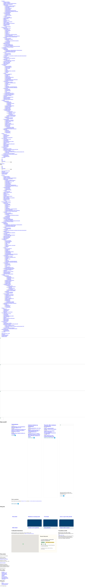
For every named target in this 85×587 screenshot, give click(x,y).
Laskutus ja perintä (6, 22)
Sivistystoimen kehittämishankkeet (8, 45)
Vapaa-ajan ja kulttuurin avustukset (8, 271)
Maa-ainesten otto (7, 125)
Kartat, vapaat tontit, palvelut (6, 333)
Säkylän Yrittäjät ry (6, 146)
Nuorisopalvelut (6, 88)
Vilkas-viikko (7, 152)
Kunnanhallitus (7, 7)
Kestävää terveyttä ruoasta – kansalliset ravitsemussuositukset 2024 (14, 151)
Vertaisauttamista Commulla (7, 95)
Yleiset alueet (5, 233)
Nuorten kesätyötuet (6, 142)
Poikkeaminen (9, 104)
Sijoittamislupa (9, 279)
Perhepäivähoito (7, 206)
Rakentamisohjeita (7, 107)
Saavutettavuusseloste (7, 199)
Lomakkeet (5, 195)
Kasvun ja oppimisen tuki (8, 35)
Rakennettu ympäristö (8, 106)
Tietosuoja (5, 25)
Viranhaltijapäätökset (5, 173)
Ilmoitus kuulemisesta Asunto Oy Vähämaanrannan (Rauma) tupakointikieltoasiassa (34, 430)
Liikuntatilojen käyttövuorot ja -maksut (9, 268)
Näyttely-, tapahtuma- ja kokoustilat (10, 245)
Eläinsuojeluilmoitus (10, 118)
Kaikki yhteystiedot (2, 562)
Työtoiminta (5, 96)
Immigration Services (6, 156)
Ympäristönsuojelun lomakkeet (9, 302)
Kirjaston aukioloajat (8, 66)
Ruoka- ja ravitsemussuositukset (9, 325)
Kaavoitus (5, 52)
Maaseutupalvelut (6, 145)
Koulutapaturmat (7, 42)
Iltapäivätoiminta (7, 41)
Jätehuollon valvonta (8, 123)
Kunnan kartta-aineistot (7, 237)
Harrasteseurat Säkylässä (7, 97)
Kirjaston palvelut (7, 67)
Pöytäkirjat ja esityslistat (5, 172)
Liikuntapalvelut (6, 81)
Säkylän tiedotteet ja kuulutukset (33, 425)
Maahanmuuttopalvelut (5, 329)
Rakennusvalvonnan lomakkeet (9, 105)
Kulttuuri (5, 73)
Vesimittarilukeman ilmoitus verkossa (10, 225)
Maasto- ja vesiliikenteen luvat (9, 298)
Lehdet (6, 69)
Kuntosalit (6, 83)
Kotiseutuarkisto (7, 74)
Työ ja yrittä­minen (4, 138)
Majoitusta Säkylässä (6, 135)
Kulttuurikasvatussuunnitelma (9, 77)
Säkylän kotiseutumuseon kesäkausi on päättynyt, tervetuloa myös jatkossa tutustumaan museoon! (18, 430)
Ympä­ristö (3, 100)
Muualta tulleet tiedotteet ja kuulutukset (50, 425)
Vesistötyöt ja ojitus (8, 121)
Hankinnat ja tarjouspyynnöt (34, 516)
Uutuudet (6, 72)
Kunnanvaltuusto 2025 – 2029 (9, 6)
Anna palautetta (47, 527)
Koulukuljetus (7, 214)
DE (2, 160)
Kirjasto (5, 65)
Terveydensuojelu (9, 287)
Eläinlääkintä (7, 130)
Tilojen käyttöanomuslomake (9, 94)
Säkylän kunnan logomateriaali (8, 21)
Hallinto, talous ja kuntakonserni (8, 4)
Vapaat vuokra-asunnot (7, 62)
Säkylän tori (5, 134)
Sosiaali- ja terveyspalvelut (33, 527)
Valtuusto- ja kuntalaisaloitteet (8, 17)
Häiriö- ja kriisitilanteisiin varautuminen (9, 23)
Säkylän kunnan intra (5, 584)
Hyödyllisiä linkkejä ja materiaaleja (10, 58)
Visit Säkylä (3, 171)
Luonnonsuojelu (7, 126)
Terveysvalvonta (7, 110)
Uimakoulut (7, 260)
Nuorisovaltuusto (7, 13)
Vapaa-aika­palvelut (4, 64)
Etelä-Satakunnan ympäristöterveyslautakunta (11, 11)
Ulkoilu (6, 85)
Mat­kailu (3, 133)
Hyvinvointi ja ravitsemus (7, 150)
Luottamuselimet (6, 179)
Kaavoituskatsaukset (8, 54)
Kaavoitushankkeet (8, 53)
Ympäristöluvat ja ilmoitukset (9, 294)
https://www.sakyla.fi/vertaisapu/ (29, 533)
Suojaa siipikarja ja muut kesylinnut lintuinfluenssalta (49, 436)
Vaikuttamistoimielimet (7, 187)
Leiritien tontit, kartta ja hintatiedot (10, 60)
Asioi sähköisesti (7, 29)
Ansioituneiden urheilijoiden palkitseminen (11, 87)
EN (2, 159)
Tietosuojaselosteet (8, 26)
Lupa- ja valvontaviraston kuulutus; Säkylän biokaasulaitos (50, 429)
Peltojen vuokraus (6, 63)
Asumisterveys (11, 114)
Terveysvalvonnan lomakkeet (11, 290)
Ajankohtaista (14, 424)
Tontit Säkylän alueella (7, 59)
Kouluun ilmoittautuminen (9, 39)
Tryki (6, 91)
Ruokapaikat (5, 136)
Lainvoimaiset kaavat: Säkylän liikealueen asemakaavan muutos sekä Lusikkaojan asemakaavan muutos (34, 435)
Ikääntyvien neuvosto (8, 15)
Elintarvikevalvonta (10, 111)
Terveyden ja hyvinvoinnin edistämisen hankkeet (10, 154)
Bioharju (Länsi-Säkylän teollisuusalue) (9, 143)
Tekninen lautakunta (8, 9)
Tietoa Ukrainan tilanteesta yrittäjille (9, 141)
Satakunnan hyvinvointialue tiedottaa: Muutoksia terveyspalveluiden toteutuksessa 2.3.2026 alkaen (50, 432)
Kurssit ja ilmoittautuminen (9, 44)
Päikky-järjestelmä (7, 30)
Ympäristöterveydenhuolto (7, 109)
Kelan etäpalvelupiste (7, 194)
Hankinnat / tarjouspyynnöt (7, 61)
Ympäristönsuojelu (6, 119)
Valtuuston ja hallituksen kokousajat (10, 5)
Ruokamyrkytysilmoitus (12, 112)
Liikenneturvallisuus (6, 57)
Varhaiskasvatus (6, 28)
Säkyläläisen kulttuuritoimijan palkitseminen (11, 79)
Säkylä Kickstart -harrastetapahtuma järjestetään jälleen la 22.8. (18, 427)
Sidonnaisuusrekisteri (6, 198)
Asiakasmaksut (7, 33)
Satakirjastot (7, 71)
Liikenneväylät (6, 229)
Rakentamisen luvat (8, 101)
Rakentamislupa (9, 102)
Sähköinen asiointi (7, 283)
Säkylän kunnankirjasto (5, 583)
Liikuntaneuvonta (7, 84)
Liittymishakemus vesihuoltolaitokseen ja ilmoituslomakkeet (13, 50)
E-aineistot (6, 244)
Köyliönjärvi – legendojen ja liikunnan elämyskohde (12, 46)
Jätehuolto (5, 19)
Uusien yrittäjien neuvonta (7, 313)
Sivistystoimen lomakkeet (7, 202)
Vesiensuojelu (7, 122)
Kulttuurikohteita (7, 76)
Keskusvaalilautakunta (8, 8)
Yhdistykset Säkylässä (7, 98)
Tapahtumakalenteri (8, 252)
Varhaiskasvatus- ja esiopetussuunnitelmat (11, 34)
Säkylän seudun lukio (7, 217)
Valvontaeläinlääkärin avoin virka (34, 428)
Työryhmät (5, 16)
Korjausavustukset (7, 108)
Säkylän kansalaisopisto (7, 218)
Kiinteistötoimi (6, 48)
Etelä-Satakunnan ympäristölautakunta (10, 10)
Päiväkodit (6, 31)
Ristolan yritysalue (6, 144)
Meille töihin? (15, 527)
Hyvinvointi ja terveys (5, 321)
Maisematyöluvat (7, 124)
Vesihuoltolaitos (6, 49)
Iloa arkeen (5, 147)
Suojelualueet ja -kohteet (10, 127)
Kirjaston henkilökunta (8, 241)
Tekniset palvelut (4, 222)
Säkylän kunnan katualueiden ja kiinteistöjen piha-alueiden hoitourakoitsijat (15, 55)
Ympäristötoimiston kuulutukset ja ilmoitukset (10, 128)
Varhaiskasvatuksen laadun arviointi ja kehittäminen (12, 210)
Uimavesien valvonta (12, 113)
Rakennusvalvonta (7, 131)
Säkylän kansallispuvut (8, 248)
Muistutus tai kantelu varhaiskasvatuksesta (11, 36)
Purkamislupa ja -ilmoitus (10, 103)
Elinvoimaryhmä (7, 191)
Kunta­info (3, 175)
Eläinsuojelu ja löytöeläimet (9, 117)
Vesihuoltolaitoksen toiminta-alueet (10, 51)
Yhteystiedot (5, 129)
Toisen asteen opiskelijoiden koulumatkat (13, 40)
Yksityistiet (5, 56)
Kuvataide (6, 75)
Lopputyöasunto (6, 314)
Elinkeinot (5, 317)
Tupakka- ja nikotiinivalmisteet (11, 115)
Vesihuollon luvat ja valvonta (9, 120)
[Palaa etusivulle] (2, 163)
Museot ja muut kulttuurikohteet (8, 137)
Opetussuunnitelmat (8, 38)
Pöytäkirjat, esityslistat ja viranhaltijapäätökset (10, 3)
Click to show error (61, 535)
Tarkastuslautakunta (8, 12)
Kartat (2, 582)
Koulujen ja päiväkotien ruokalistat (8, 221)
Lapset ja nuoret (7, 68)
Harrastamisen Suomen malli (9, 267)
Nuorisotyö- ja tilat (8, 90)
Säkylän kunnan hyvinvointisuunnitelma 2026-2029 (11, 149)
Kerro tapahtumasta (8, 78)
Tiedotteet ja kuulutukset (7, 2)
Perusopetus (5, 37)
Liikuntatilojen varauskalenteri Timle (10, 82)
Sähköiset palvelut (4, 336)
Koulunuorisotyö (7, 89)
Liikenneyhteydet (6, 310)
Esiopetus (6, 32)
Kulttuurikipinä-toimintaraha (9, 80)
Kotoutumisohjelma (6, 155)
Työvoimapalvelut (6, 140)
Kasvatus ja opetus (4, 27)
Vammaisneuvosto (7, 14)
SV (2, 158)
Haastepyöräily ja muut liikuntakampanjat (11, 86)
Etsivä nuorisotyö (7, 264)
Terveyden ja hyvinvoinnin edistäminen (9, 153)
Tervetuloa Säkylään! (6, 1)
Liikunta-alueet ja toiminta (9, 256)
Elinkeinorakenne (6, 18)
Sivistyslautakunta (7, 183)
